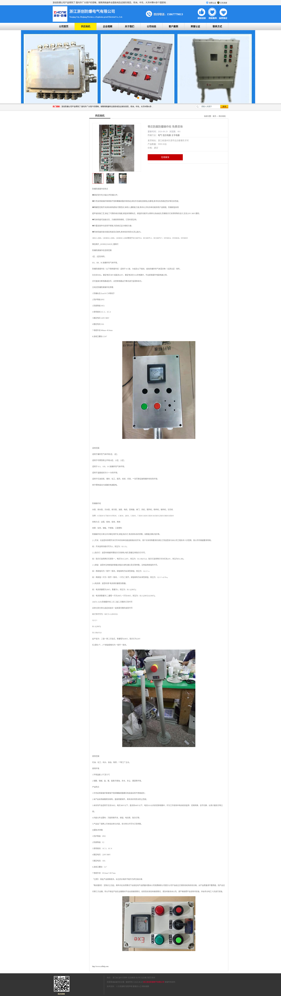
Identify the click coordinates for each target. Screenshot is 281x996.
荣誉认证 (195, 26)
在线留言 (165, 157)
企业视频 (107, 26)
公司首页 (63, 26)
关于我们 (129, 26)
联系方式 (217, 26)
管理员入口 (137, 986)
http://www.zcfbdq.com (100, 966)
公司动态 (151, 26)
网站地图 (145, 986)
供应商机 (85, 26)
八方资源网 (120, 986)
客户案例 (173, 26)
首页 (214, 116)
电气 (160, 135)
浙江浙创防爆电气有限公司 (153, 982)
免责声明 (128, 986)
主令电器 (175, 135)
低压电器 (167, 135)
